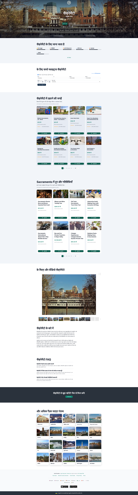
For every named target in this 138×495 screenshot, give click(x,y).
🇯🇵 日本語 (87, 480)
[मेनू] (2, 3)
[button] (99, 274)
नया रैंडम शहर (69, 396)
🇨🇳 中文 (82, 480)
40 (75, 168)
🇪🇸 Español (62, 480)
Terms (84, 475)
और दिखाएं (69, 57)
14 (75, 256)
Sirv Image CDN (81, 473)
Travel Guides (72, 475)
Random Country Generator (63, 475)
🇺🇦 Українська (67, 482)
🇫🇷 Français (56, 480)
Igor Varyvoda (63, 473)
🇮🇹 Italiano (73, 480)
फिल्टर (71, 23)
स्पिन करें (65, 23)
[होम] (69, 3)
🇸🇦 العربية (78, 480)
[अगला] (78, 168)
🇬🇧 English (51, 480)
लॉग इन (135, 2)
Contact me (69, 473)
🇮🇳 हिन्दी (72, 482)
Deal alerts (55, 475)
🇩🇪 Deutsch (68, 480)
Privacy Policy (79, 475)
